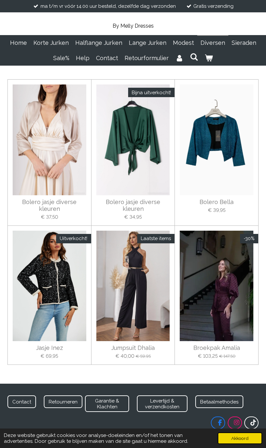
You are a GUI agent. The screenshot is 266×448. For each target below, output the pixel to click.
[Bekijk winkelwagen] (208, 58)
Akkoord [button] (239, 438)
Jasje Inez (49, 347)
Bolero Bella (217, 201)
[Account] (179, 58)
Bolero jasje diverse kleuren (49, 205)
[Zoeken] (194, 57)
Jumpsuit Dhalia (133, 347)
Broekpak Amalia (216, 347)
